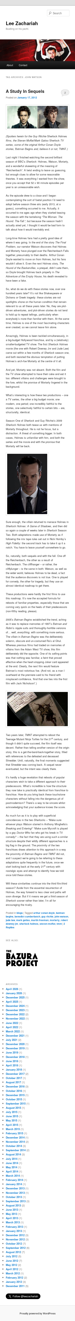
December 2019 (15, 1048)
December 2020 (15, 1044)
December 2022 (15, 1014)
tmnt (59, 923)
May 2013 (11, 1214)
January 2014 (14, 1184)
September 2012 (16, 1248)
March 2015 (13, 1129)
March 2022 (13, 1031)
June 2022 (12, 1023)
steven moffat (47, 923)
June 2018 (12, 1061)
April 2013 (12, 1218)
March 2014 (13, 1176)
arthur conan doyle (44, 913)
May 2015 (11, 1120)
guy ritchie (47, 916)
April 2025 (12, 1001)
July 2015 (11, 1112)
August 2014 (13, 1154)
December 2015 (15, 1095)
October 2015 (14, 1099)
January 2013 (14, 1231)
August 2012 (13, 1252)
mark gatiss (23, 920)
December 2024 (15, 1006)
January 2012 (14, 1282)
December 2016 (15, 1086)
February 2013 (14, 1227)
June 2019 (12, 1052)
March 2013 (13, 1222)
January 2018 (14, 1069)
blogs (20, 913)
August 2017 (13, 1082)
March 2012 (13, 1273)
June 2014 (12, 1163)
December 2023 (15, 1010)
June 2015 (12, 1116)
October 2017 (14, 1078)
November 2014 (15, 1142)
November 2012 (15, 1239)
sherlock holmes (28, 923)
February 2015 (14, 1133)
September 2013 (16, 1201)
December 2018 (15, 1057)
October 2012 (14, 1243)
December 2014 (15, 1137)
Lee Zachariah (22, 23)
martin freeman (40, 920)
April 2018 (12, 1065)
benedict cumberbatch (27, 916)
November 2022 (15, 1018)
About (10, 65)
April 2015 (12, 1125)
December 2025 (15, 997)
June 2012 (12, 1261)
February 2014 (14, 1180)
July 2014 (11, 1159)
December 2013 (15, 1188)
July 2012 (11, 1256)
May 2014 (11, 1167)
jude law (10, 920)
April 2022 (12, 1027)
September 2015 (16, 1103)
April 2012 (12, 1269)
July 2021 (11, 1040)
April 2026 (12, 989)
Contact (23, 65)
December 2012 (15, 1235)
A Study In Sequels (25, 91)
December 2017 (15, 1074)
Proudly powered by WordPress (38, 1313)
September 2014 (16, 1150)
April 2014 (12, 1171)
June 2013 (12, 1209)
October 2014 (14, 1146)
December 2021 (15, 1035)
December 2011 (15, 1286)
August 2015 (13, 1108)
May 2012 (11, 1265)
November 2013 (15, 1193)
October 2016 (14, 1091)
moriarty (55, 920)
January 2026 (14, 993)
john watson (61, 916)
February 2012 (14, 1277)
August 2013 (13, 1205)
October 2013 (14, 1197)
